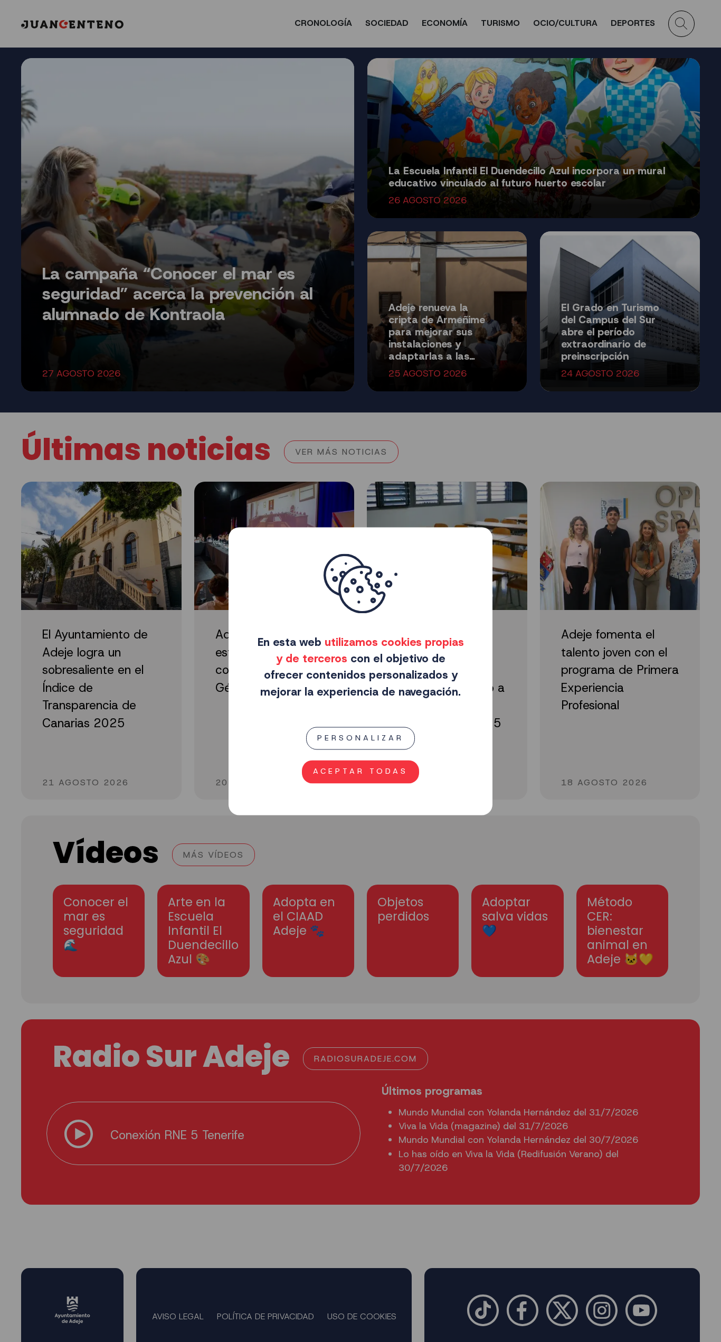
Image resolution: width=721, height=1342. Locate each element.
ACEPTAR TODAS (360, 771)
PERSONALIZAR (360, 738)
